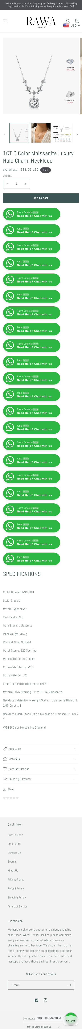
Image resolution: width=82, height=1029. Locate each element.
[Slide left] (4, 134)
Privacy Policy (16, 879)
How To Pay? (15, 835)
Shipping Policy (17, 897)
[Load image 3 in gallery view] (62, 133)
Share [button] (11, 789)
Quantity (7, 175)
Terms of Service (18, 906)
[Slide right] (78, 134)
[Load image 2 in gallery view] (41, 133)
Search (12, 861)
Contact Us (14, 853)
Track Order (14, 844)
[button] (5, 21)
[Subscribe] (69, 985)
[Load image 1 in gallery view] (19, 133)
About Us (13, 870)
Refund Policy (16, 888)
